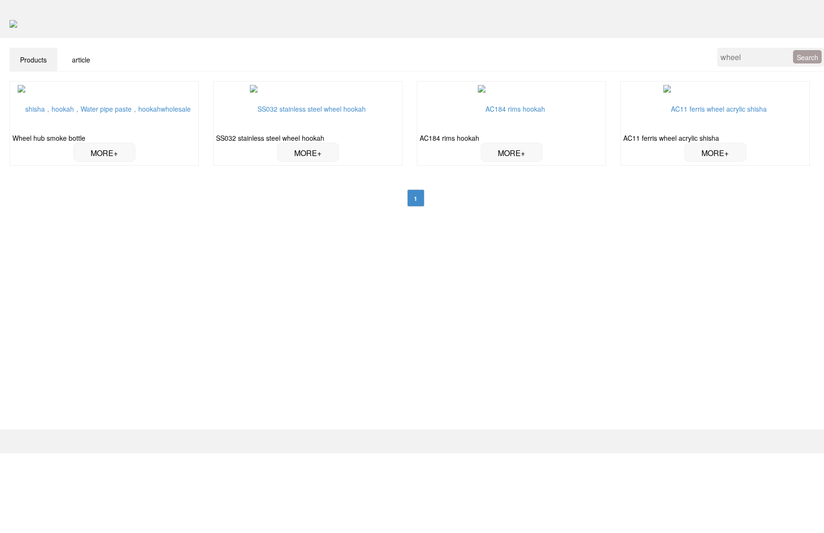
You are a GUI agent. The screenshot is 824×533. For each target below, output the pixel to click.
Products (33, 59)
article (81, 59)
